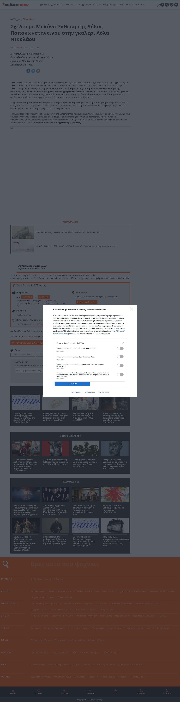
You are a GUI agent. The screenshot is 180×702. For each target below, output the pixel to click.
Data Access (90, 392)
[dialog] (90, 351)
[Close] (132, 310)
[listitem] (90, 343)
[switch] (120, 348)
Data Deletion (76, 392)
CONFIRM (72, 384)
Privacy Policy (104, 392)
